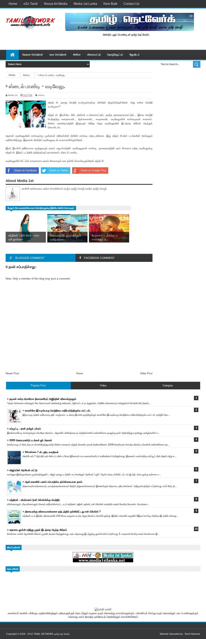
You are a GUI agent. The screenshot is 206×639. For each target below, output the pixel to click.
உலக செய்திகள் (57, 54)
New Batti (110, 3)
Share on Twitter (58, 170)
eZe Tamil (31, 3)
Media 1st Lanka (85, 3)
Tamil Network (192, 634)
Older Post (146, 373)
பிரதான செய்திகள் (32, 54)
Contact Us (131, 3)
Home (13, 3)
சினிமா (77, 54)
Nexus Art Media (55, 3)
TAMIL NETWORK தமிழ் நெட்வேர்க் (52, 634)
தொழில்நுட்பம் (115, 54)
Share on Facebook (25, 170)
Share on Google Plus (93, 170)
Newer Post (12, 373)
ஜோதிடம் (134, 54)
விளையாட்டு (94, 54)
